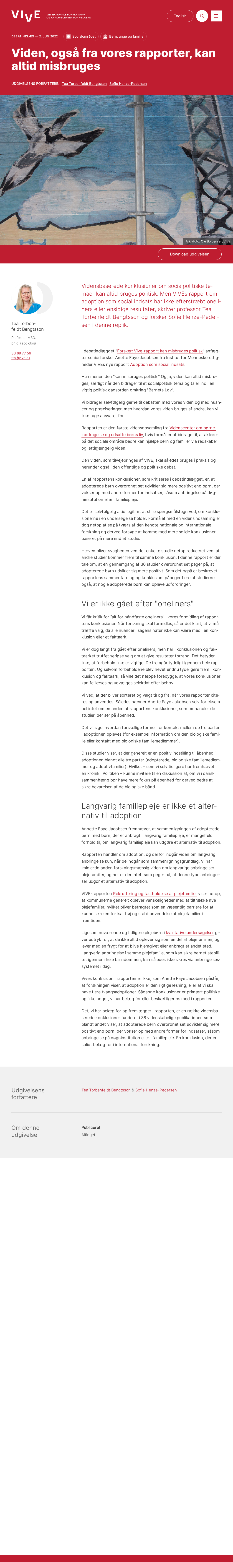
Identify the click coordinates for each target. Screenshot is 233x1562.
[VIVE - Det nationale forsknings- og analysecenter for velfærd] (51, 16)
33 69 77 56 (21, 353)
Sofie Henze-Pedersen (128, 83)
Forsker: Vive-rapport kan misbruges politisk (160, 350)
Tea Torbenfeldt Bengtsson (84, 83)
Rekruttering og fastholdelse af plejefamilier (155, 893)
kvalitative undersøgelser (190, 932)
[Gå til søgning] (202, 16)
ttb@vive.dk (20, 358)
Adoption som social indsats (157, 364)
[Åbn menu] (216, 15)
